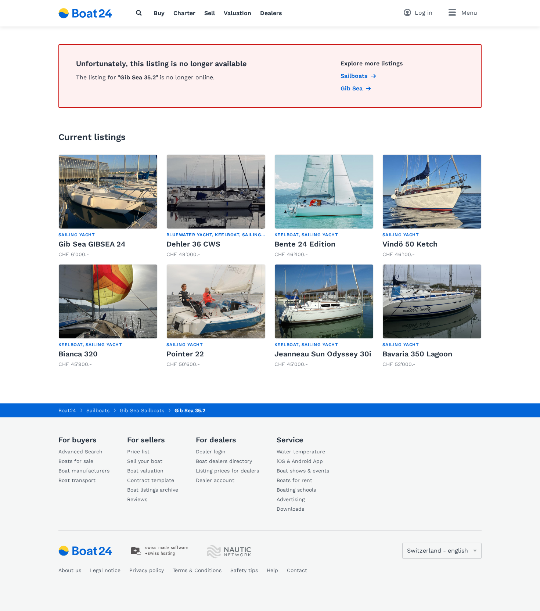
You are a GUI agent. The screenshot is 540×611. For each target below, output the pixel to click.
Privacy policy (146, 570)
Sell (209, 13)
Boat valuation (145, 471)
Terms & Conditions (197, 570)
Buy (159, 13)
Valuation (237, 13)
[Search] (140, 13)
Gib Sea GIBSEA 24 (92, 244)
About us (69, 570)
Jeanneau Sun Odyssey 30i (322, 353)
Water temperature (301, 451)
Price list (138, 451)
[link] (108, 206)
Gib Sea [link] (352, 88)
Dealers (271, 13)
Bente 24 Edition (304, 244)
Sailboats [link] (354, 75)
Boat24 (67, 410)
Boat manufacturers (83, 471)
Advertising (291, 499)
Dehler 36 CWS (193, 244)
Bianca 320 (78, 353)
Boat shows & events (303, 471)
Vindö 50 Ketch (410, 244)
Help (272, 570)
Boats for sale (75, 461)
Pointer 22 (185, 353)
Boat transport (77, 480)
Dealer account (215, 480)
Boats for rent (294, 480)
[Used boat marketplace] (85, 13)
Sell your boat (144, 461)
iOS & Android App (300, 461)
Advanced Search (80, 451)
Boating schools (296, 490)
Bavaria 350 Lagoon (417, 353)
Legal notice (105, 570)
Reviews (137, 499)
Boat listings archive (152, 490)
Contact (297, 570)
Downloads (290, 509)
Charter (184, 13)
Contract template (150, 480)
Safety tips (244, 570)
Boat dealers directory (224, 461)
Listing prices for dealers (227, 471)
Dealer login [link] (211, 451)
